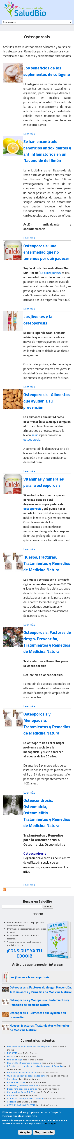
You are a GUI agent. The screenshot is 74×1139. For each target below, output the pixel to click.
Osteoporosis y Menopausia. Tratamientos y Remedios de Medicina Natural (46, 723)
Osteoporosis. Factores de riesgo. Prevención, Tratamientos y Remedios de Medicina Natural (47, 642)
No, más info (44, 1132)
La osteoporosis (50, 272)
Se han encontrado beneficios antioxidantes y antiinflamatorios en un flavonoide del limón (47, 151)
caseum (11, 1056)
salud (35, 435)
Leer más (29, 133)
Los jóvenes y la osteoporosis (37, 319)
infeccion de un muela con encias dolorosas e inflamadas (35, 1066)
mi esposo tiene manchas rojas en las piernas (29, 1046)
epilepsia (11, 1101)
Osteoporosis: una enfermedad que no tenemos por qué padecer (46, 252)
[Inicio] (25, 9)
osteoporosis (31, 439)
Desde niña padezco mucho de (22, 1088)
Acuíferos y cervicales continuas (23, 1085)
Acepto (25, 1132)
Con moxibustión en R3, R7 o (21, 1092)
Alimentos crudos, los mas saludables (25, 1098)
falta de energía (14, 1059)
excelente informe (16, 1082)
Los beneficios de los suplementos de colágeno (46, 71)
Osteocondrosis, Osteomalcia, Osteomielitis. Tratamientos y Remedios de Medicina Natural (46, 813)
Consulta (11, 1095)
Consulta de (13, 1079)
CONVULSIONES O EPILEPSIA (21, 1105)
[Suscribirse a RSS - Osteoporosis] (4, 890)
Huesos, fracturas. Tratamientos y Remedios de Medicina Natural (46, 563)
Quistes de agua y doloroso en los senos (27, 1075)
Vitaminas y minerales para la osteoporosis (43, 482)
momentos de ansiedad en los (22, 1072)
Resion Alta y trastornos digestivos (24, 1063)
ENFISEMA (12, 1053)
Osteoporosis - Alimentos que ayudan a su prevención (46, 400)
